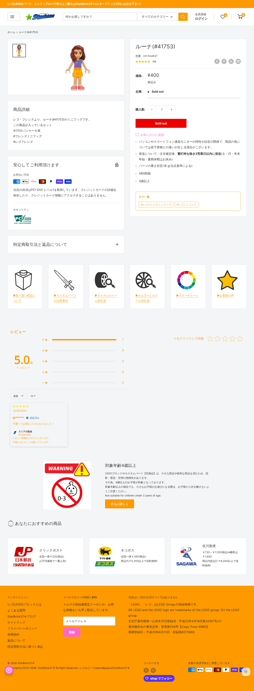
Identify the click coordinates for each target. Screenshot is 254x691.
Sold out (161, 123)
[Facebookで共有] (217, 61)
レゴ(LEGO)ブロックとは (24, 604)
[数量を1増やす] (171, 109)
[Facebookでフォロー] (146, 670)
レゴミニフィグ (187, 204)
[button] (83, 339)
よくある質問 (16, 610)
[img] (21, 406)
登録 (72, 632)
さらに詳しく (119, 504)
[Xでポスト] (231, 61)
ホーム (11, 32)
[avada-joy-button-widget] (8, 670)
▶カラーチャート (187, 295)
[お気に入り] (223, 17)
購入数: (140, 109)
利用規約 (13, 634)
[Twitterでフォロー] (153, 670)
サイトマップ (16, 622)
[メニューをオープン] (13, 17)
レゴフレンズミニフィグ (156, 204)
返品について (16, 640)
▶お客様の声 (225, 295)
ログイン (201, 18)
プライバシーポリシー (22, 628)
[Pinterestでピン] (224, 61)
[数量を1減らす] (152, 109)
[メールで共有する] (238, 61)
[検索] (183, 17)
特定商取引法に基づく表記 (25, 646)
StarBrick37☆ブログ (21, 616)
